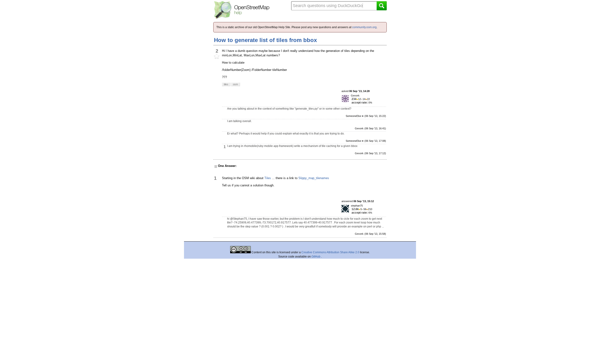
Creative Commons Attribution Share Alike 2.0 (330, 252)
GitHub (316, 256)
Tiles (267, 178)
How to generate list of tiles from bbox (265, 40)
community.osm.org (364, 27)
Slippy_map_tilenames (313, 178)
